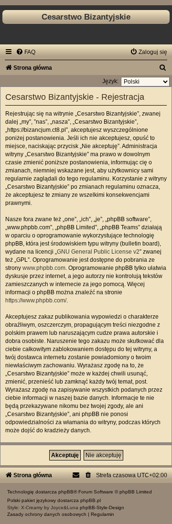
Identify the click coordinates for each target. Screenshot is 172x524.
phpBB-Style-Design (102, 507)
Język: (110, 81)
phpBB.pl (90, 500)
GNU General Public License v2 (98, 251)
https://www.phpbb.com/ (35, 300)
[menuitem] (25, 52)
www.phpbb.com (43, 268)
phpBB (66, 491)
